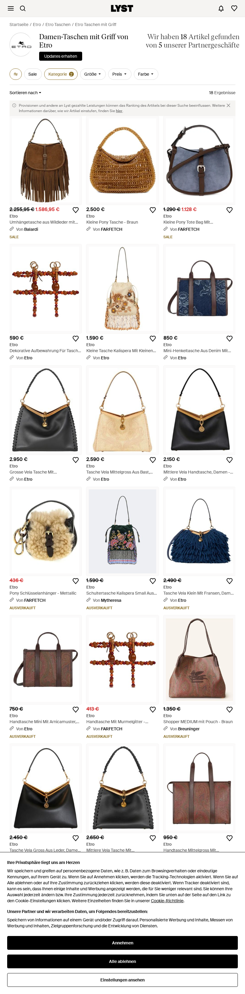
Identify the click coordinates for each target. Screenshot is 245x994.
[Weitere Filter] (16, 74)
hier (119, 111)
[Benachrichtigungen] (221, 8)
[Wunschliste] (234, 8)
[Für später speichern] (76, 210)
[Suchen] (22, 8)
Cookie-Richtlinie (167, 900)
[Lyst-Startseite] (122, 8)
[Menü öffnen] (11, 8)
